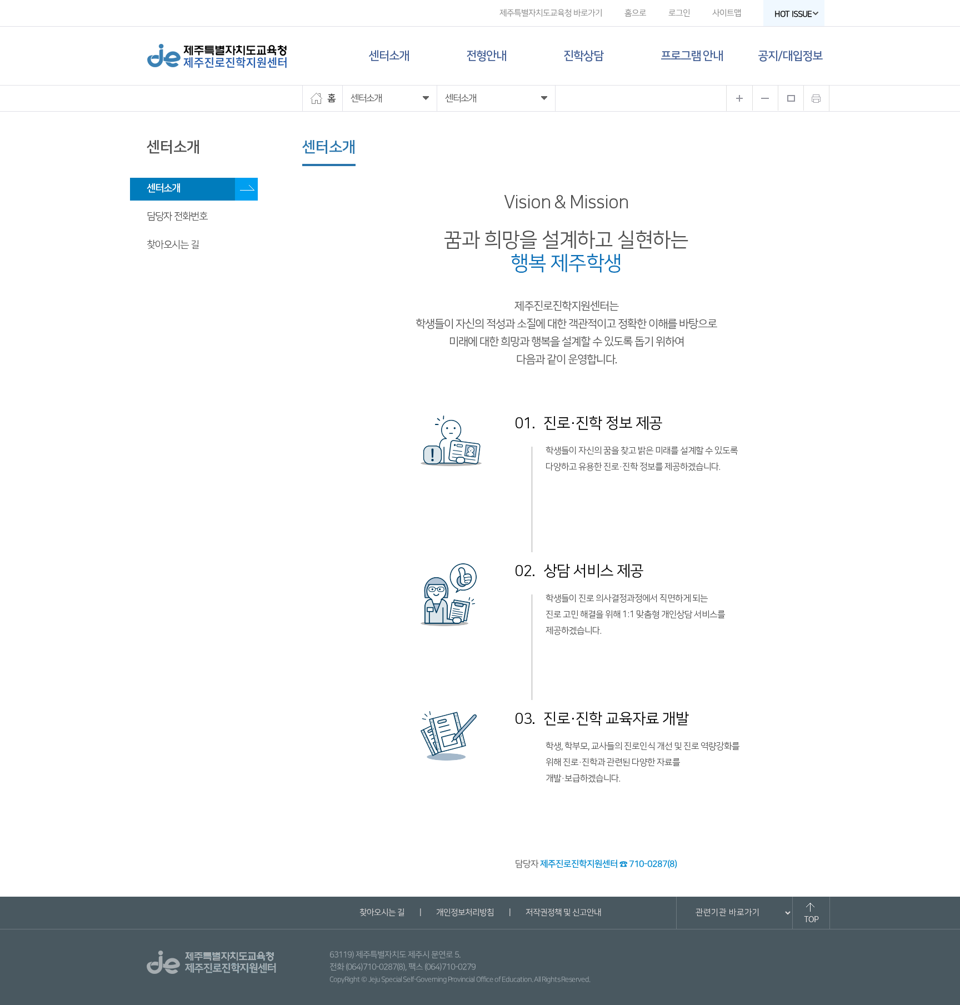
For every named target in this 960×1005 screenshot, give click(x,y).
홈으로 (635, 13)
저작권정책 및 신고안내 (563, 912)
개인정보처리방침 (464, 912)
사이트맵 (726, 13)
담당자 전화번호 (177, 216)
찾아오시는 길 (173, 245)
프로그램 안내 (692, 55)
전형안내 (486, 55)
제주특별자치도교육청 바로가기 (550, 13)
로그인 (679, 13)
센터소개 (389, 55)
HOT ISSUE (793, 14)
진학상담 (583, 55)
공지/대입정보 (790, 55)
